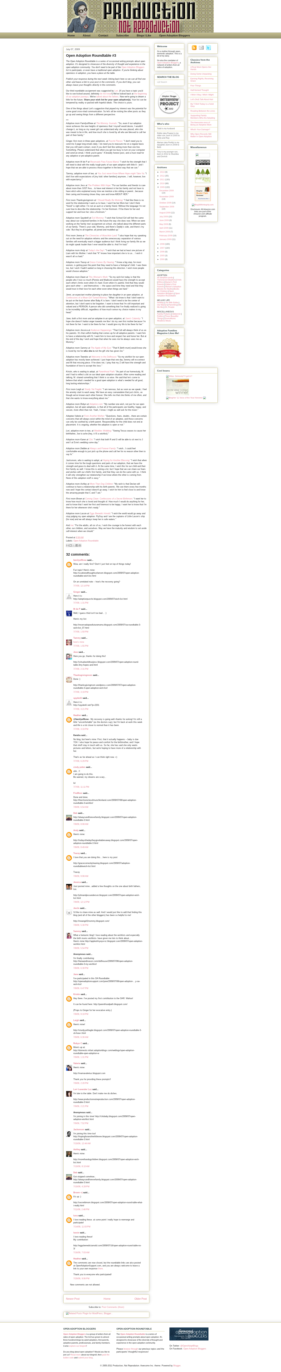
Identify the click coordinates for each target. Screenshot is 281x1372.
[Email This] (67, 545)
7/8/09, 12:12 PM (81, 902)
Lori (116, 91)
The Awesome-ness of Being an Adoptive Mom (200, 123)
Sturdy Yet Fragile (92, 389)
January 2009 (165, 239)
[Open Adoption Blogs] (188, 1340)
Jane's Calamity (132, 318)
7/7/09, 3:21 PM (80, 709)
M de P (76, 609)
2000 (162, 259)
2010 (162, 183)
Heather (77, 715)
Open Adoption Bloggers (174, 35)
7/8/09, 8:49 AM (80, 847)
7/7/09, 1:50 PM (80, 632)
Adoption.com (95, 404)
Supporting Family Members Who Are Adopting (202, 116)
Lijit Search (162, 82)
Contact (103, 35)
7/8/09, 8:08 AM (80, 824)
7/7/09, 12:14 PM (81, 586)
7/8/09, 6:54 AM (80, 807)
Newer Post (73, 1298)
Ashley (76, 1149)
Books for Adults (165, 289)
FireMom (77, 793)
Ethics (160, 282)
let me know (105, 93)
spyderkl (77, 698)
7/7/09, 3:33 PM (80, 729)
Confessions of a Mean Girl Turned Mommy (86, 297)
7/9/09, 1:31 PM (80, 1057)
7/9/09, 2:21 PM (80, 1106)
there (100, 1268)
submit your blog (85, 1358)
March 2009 (164, 232)
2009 (162, 187)
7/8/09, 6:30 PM (80, 968)
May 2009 (164, 224)
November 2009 (166, 196)
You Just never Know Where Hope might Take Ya (121, 173)
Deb (75, 813)
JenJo (76, 908)
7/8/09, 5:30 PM (80, 925)
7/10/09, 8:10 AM (81, 1166)
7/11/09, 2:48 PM (81, 1209)
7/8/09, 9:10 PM (80, 1014)
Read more (76, 1355)
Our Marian (162, 305)
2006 (162, 252)
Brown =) (77, 1192)
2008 (162, 244)
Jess (75, 652)
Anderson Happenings (101, 330)
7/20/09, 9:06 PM (81, 1278)
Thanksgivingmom (82, 675)
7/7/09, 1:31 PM (80, 603)
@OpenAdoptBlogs (189, 1346)
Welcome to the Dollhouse (103, 357)
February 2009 (166, 235)
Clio (91, 439)
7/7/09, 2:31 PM (80, 669)
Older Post (140, 1298)
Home (71, 35)
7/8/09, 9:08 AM (80, 876)
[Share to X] (73, 545)
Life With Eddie (171, 302)
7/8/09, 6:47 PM (80, 988)
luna (75, 1215)
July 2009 (163, 216)
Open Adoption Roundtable (86, 541)
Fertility (160, 302)
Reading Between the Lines (202, 111)
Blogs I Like (144, 35)
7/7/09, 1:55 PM (80, 646)
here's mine (78, 642)
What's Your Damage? (200, 129)
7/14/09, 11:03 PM (81, 1226)
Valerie (76, 1063)
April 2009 (164, 228)
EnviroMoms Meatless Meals (166, 319)
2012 (162, 176)
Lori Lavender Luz (82, 1089)
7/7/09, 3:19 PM (80, 692)
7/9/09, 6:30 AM (80, 1037)
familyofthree (80, 560)
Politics (160, 316)
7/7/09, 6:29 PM (80, 761)
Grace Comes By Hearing (102, 262)
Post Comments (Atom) (113, 1307)
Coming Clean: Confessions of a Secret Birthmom (108, 498)
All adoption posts (165, 277)
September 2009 (166, 207)
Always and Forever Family (103, 448)
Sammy (77, 931)
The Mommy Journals (106, 123)
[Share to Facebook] (76, 545)
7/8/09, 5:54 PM (80, 948)
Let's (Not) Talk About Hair (201, 99)
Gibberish (176, 314)
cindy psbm (79, 767)
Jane (75, 974)
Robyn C (77, 1043)
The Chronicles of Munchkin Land (101, 235)
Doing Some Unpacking (201, 74)
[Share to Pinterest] (79, 545)
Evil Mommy (98, 218)
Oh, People (169, 307)
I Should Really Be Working (109, 200)
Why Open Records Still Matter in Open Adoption (201, 135)
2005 (162, 255)
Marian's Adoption (173, 287)
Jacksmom (78, 1129)
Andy (76, 830)
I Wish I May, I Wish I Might (202, 95)
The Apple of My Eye (101, 348)
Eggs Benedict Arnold (100, 513)
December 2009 (166, 190)
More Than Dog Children (101, 484)
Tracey (76, 853)
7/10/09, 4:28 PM (81, 1186)
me (71, 525)
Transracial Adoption (166, 280)
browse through (131, 1349)
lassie (76, 1232)
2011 (162, 179)
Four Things (195, 86)
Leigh (76, 1020)
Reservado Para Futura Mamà (104, 162)
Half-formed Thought (199, 90)
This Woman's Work (98, 277)
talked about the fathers (107, 96)
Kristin (76, 994)
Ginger (76, 592)
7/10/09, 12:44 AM (82, 1143)
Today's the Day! (96, 250)
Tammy (77, 638)
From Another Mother (94, 416)
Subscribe (122, 35)
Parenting (172, 305)
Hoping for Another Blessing (116, 460)
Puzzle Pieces (115, 141)
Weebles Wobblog (102, 430)
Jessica (77, 882)
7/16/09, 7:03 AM (81, 1252)
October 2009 (165, 203)
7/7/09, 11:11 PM (81, 787)
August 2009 (165, 213)
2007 (162, 248)
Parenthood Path (106, 371)
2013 (162, 172)
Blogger (176, 1365)
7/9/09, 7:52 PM (80, 1123)
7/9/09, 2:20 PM (80, 1083)
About (86, 35)
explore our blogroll (77, 1346)
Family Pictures (164, 314)
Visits (179, 280)
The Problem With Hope (99, 185)
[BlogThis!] (70, 545)
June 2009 (164, 220)
